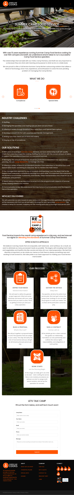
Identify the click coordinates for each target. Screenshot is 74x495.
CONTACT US (42, 473)
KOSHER (23, 476)
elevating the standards (28, 237)
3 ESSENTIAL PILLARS (26, 470)
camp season (60, 202)
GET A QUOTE (43, 470)
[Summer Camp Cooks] (10, 4)
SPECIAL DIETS (25, 473)
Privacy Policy (24, 492)
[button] (3, 97)
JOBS (40, 479)
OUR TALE (41, 467)
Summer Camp (27, 152)
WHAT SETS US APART (27, 467)
